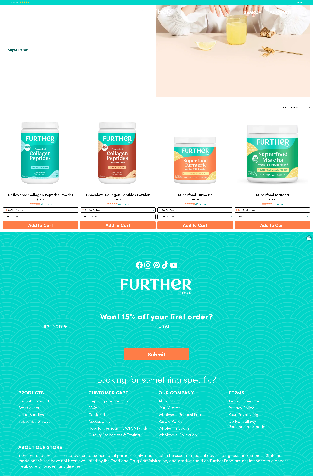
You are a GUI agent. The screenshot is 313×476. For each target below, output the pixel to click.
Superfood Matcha (272, 194)
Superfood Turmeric (195, 194)
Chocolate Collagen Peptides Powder (118, 194)
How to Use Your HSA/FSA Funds (118, 428)
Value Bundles (31, 415)
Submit (156, 354)
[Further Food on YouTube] (173, 265)
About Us (166, 401)
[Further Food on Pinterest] (156, 265)
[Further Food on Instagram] (148, 265)
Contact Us (98, 415)
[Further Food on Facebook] (139, 265)
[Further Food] (155, 12)
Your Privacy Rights (246, 415)
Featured (294, 107)
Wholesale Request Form (181, 415)
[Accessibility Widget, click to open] (309, 238)
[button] (12, 12)
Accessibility (99, 422)
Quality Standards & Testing (114, 435)
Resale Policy (170, 422)
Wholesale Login (173, 428)
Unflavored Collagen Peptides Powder (40, 194)
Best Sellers (28, 408)
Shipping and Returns (108, 401)
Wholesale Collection (177, 435)
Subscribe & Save (34, 422)
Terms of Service (244, 401)
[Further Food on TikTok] (165, 265)
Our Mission (169, 408)
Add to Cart (40, 225)
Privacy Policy (241, 408)
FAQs (93, 408)
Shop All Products (34, 401)
